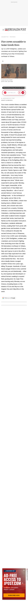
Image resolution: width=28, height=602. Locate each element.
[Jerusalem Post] (15, 29)
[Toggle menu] (3, 29)
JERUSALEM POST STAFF (9, 98)
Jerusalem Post (4, 36)
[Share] (2, 61)
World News (12, 36)
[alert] (14, 584)
